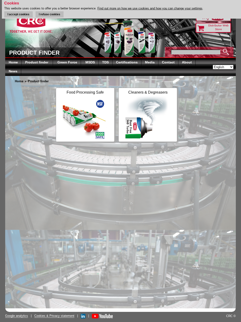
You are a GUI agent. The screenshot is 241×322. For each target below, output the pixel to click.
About (187, 62)
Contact (168, 62)
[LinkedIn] (83, 316)
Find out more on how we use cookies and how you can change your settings (149, 8)
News (13, 71)
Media (150, 62)
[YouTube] (102, 316)
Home (13, 62)
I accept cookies (18, 14)
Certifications (127, 62)
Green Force (67, 62)
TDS (105, 62)
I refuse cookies (49, 14)
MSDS (90, 62)
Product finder (37, 62)
